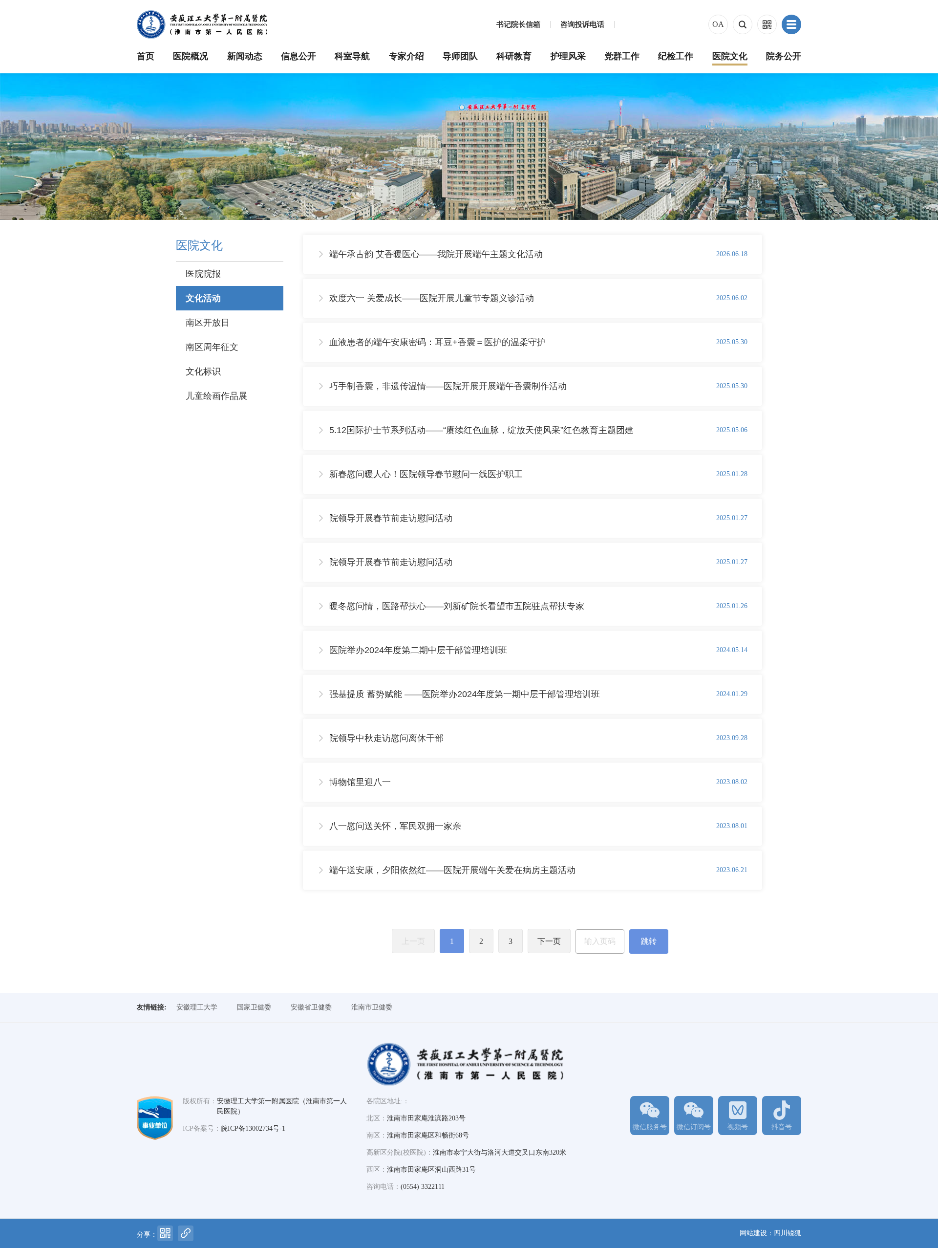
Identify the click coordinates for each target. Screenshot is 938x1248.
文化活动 (203, 298)
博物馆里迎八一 (360, 782)
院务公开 (783, 56)
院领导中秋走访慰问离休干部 (386, 738)
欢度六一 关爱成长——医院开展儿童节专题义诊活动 (431, 298)
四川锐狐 (787, 1233)
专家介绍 (406, 56)
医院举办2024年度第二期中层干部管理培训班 (418, 650)
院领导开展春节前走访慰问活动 (390, 518)
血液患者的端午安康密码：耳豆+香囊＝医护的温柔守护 (437, 342)
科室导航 (352, 56)
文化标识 (203, 371)
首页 (145, 56)
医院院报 (203, 274)
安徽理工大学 (196, 1007)
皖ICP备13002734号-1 (253, 1128)
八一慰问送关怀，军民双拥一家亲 (395, 826)
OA (718, 24)
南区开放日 (208, 323)
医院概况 (190, 56)
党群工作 (622, 56)
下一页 (549, 941)
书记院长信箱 (518, 24)
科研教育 (514, 56)
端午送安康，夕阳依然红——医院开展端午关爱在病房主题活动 (452, 870)
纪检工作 (675, 56)
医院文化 (729, 56)
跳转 (649, 941)
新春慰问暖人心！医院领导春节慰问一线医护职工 (426, 474)
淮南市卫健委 (371, 1007)
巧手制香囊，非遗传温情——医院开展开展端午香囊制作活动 (448, 386)
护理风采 (568, 56)
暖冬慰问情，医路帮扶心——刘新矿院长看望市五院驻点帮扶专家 (456, 606)
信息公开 (298, 56)
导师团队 (460, 56)
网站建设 (753, 1233)
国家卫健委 (254, 1007)
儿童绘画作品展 (216, 396)
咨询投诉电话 (582, 24)
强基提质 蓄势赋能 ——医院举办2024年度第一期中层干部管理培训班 (464, 694)
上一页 (413, 941)
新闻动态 (244, 56)
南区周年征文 (212, 347)
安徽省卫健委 (311, 1007)
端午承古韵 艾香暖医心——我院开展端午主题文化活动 (436, 254)
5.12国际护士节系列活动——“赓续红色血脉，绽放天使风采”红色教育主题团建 (481, 430)
